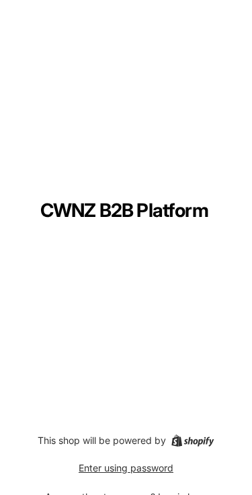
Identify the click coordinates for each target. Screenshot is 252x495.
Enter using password (126, 468)
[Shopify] (192, 441)
